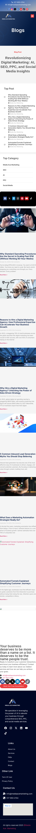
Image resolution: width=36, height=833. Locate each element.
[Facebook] (2, 681)
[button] (32, 16)
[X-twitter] (12, 681)
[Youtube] (22, 681)
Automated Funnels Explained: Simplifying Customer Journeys (15, 582)
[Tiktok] (27, 681)
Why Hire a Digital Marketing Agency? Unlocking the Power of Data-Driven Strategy (16, 390)
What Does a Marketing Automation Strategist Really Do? (17, 518)
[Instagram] (7, 681)
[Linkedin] (17, 681)
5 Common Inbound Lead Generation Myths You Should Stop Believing (17, 455)
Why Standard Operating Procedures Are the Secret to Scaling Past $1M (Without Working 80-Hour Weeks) (18, 256)
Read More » (3, 275)
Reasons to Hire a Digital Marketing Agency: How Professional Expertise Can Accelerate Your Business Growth (17, 323)
